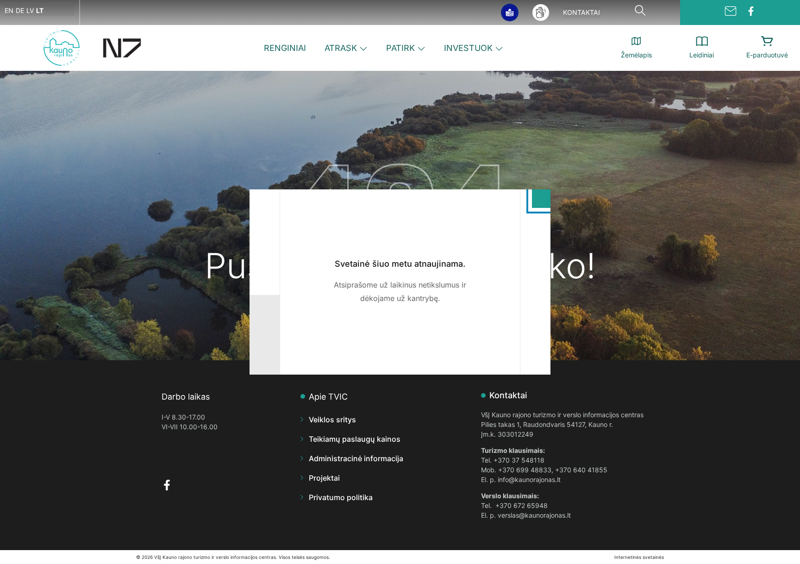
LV (30, 10)
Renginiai (285, 48)
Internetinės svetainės (639, 557)
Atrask (341, 48)
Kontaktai (581, 12)
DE (20, 10)
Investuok (468, 48)
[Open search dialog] (640, 12)
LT (40, 10)
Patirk (400, 48)
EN (9, 10)
